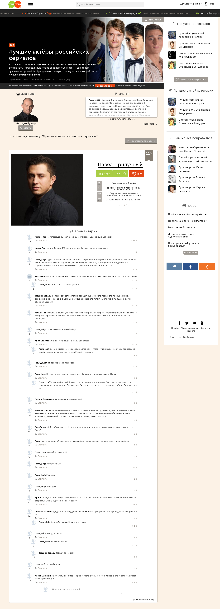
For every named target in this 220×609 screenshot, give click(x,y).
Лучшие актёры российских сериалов (49, 54)
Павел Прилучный (120, 164)
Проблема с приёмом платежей (187, 220)
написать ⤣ (150, 123)
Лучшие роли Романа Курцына (192, 179)
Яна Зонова (41, 276)
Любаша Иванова (44, 511)
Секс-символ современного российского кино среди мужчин (124, 194)
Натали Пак (40, 312)
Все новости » (190, 252)
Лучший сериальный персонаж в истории (192, 34)
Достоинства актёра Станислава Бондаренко (193, 64)
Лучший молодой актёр (124, 183)
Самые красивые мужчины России (123, 200)
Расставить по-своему (142, 140)
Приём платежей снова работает (188, 214)
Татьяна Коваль (43, 295)
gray (68, 79)
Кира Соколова (43, 340)
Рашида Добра (42, 362)
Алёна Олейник (43, 575)
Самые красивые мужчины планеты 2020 (195, 54)
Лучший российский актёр (24, 74)
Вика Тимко (40, 427)
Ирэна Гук (40, 248)
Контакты (205, 328)
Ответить (42, 240)
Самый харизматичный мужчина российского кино (196, 159)
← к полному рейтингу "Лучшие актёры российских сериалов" (53, 136)
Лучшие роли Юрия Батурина (191, 169)
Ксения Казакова (44, 399)
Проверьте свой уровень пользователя (184, 244)
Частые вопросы (189, 328)
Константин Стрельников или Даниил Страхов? (194, 149)
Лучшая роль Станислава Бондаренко (194, 44)
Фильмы (48, 79)
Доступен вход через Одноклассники (181, 235)
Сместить (25, 127)
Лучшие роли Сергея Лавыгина (192, 189)
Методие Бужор (26, 123)
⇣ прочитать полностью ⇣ (121, 119)
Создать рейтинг (193, 3)
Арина (38, 497)
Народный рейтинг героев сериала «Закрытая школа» (124, 188)
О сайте (175, 328)
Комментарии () (144, 599)
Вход (212, 3)
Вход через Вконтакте (181, 227)
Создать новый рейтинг (192, 79)
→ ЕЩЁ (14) (123, 205)
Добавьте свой (105, 85)
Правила (191, 331)
